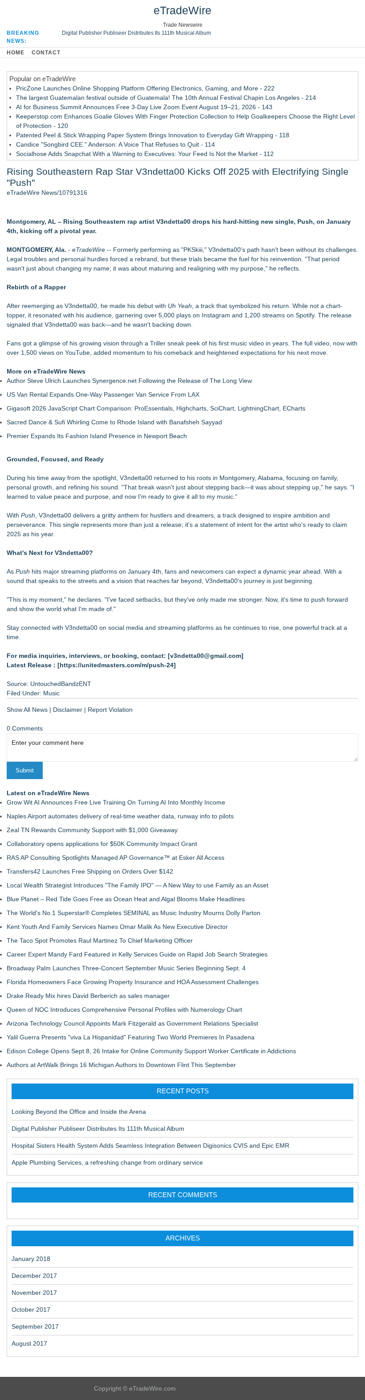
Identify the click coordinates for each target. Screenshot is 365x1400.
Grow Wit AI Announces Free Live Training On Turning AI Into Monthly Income (116, 802)
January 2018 (31, 1258)
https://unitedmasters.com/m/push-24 (117, 665)
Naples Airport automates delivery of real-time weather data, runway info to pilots (120, 816)
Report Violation (110, 709)
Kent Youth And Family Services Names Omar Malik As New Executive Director (117, 926)
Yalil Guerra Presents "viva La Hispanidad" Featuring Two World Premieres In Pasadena (131, 1037)
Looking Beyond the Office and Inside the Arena (79, 1111)
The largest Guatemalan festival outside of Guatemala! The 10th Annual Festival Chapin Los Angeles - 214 (166, 97)
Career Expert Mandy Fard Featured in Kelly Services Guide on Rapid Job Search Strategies (137, 954)
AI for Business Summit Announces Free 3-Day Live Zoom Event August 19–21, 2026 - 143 (144, 107)
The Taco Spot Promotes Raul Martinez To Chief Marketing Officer (100, 940)
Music (51, 693)
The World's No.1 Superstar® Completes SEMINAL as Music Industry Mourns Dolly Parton (133, 912)
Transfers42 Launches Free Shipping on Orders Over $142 (90, 871)
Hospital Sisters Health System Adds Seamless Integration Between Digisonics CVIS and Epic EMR (150, 1145)
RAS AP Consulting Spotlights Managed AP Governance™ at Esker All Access (115, 857)
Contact (46, 52)
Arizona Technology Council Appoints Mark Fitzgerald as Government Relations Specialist (132, 1023)
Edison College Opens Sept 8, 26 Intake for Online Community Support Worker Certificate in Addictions (151, 1051)
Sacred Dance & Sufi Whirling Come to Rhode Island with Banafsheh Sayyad (114, 422)
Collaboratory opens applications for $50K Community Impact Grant (102, 843)
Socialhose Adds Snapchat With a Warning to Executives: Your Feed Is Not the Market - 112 (145, 153)
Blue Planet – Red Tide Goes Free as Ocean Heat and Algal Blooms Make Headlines (126, 899)
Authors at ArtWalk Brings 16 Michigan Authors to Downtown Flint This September (121, 1064)
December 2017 (34, 1275)
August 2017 (29, 1343)
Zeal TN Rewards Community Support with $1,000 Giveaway (92, 829)
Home (15, 52)
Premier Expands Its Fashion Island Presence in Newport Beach (97, 435)
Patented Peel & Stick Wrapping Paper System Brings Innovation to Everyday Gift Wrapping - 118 (152, 135)
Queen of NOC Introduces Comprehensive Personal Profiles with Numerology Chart (124, 1009)
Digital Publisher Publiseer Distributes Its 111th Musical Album (136, 33)
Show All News (27, 709)
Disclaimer (67, 709)
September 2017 (35, 1326)
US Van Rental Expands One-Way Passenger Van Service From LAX (103, 394)
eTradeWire (182, 10)
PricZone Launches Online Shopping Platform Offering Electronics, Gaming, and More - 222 (145, 88)
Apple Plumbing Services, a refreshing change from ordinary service (107, 1162)
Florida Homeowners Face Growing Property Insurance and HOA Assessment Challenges (133, 981)
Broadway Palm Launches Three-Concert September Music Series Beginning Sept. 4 (126, 968)
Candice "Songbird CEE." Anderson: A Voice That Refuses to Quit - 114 (115, 144)
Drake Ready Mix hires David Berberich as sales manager (88, 995)
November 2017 (34, 1292)
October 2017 (31, 1309)
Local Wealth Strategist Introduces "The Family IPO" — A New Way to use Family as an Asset (137, 885)
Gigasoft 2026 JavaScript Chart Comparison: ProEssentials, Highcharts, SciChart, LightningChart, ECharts (156, 408)
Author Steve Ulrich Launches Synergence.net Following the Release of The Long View (129, 380)
